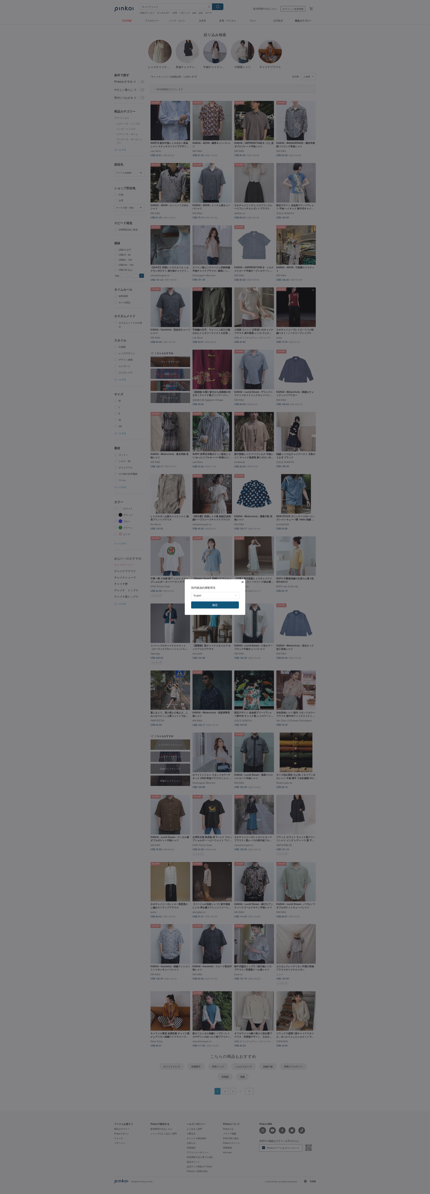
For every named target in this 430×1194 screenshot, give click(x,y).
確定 (215, 605)
